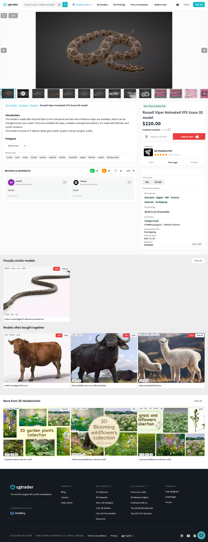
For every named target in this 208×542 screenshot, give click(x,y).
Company (65, 486)
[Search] (65, 4)
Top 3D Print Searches (141, 513)
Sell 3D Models (138, 486)
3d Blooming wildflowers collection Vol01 (89, 459)
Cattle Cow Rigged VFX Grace (16, 385)
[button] (59, 4)
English (126, 535)
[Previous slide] (4, 50)
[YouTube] (188, 536)
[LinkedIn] (182, 536)
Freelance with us (139, 502)
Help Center (67, 502)
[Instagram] (195, 536)
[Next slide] (204, 50)
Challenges (170, 496)
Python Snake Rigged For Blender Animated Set (24, 319)
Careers (64, 497)
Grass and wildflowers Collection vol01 (155, 459)
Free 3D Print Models (106, 513)
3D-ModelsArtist (163, 150)
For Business (102, 492)
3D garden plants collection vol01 (18, 459)
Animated (149, 197)
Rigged (159, 197)
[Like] (151, 171)
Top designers (172, 491)
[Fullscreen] (4, 15)
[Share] (194, 171)
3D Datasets (101, 497)
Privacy (113, 535)
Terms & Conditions (97, 535)
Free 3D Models (103, 508)
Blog (63, 492)
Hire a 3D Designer (104, 502)
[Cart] (177, 4)
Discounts (100, 518)
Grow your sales (138, 492)
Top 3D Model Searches (142, 508)
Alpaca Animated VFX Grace (150, 385)
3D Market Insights (140, 497)
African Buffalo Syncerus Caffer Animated (89, 385)
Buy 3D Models (102, 486)
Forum (168, 502)
